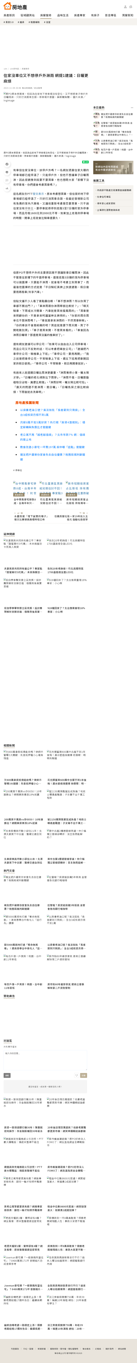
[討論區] (7, 180)
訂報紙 (98, 1349)
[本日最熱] (132, 107)
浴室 (48, 22)
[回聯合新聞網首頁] (8, 6)
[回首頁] (15, 6)
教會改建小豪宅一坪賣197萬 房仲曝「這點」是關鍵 (52, 447)
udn (5, 69)
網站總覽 (122, 1349)
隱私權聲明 (73, 1349)
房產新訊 (9, 15)
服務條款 (54, 1349)
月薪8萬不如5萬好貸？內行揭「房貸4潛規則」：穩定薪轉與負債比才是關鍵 (52, 424)
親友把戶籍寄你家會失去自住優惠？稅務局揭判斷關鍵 (52, 457)
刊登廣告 (15, 1349)
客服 (31, 1349)
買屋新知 (127, 15)
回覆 (83, 1075)
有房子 (95, 15)
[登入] (125, 6)
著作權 (63, 1349)
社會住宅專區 (104, 196)
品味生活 (62, 15)
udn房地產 (14, 69)
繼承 (22, 22)
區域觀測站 (28, 15)
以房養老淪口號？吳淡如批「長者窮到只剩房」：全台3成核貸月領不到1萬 (52, 412)
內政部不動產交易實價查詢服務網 (114, 190)
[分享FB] (7, 164)
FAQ (25, 1349)
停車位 (18, 470)
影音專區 (110, 15)
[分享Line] (7, 172)
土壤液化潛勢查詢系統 (108, 209)
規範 (7, 1075)
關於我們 (110, 1349)
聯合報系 (87, 1349)
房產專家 (79, 15)
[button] (130, 6)
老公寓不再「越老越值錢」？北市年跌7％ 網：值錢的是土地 (52, 437)
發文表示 (38, 194)
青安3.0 (10, 22)
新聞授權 (42, 1349)
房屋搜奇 (46, 15)
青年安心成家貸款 (106, 203)
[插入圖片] (76, 1075)
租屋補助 (35, 22)
